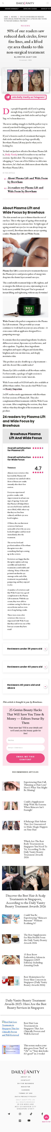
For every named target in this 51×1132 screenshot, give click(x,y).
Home (6, 17)
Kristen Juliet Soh (27, 57)
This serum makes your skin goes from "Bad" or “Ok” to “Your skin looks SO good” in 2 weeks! (36, 1049)
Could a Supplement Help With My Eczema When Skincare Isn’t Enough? (35, 805)
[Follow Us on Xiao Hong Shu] (20, 1120)
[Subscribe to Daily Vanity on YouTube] (29, 1120)
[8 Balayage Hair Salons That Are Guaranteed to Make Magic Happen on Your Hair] (11, 825)
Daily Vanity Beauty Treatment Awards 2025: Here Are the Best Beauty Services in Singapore (25, 1004)
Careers (25, 1090)
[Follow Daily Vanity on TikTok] (31, 1114)
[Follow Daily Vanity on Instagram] (20, 1114)
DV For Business (25, 1083)
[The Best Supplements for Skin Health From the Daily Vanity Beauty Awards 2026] (11, 938)
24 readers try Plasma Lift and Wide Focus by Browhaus (25, 189)
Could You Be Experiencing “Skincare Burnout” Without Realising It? (35, 919)
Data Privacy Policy (25, 1096)
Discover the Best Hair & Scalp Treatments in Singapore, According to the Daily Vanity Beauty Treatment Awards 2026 (25, 900)
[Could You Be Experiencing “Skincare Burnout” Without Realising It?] (11, 919)
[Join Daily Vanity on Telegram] (8, 1114)
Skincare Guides (30, 9)
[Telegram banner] (25, 96)
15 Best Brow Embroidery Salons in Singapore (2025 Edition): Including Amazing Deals (34, 960)
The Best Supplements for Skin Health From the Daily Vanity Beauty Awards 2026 (35, 938)
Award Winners (11, 9)
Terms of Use (25, 1093)
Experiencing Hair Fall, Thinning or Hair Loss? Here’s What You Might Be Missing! (35, 786)
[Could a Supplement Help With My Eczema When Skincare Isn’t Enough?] (11, 805)
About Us (26, 1077)
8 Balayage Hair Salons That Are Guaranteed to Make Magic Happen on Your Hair (35, 825)
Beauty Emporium (13, 388)
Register (25, 1087)
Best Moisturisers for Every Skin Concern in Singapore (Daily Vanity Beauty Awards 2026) (35, 980)
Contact (25, 1080)
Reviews (14, 17)
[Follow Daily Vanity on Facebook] (42, 1114)
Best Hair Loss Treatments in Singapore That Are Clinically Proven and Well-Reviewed (34, 1028)
